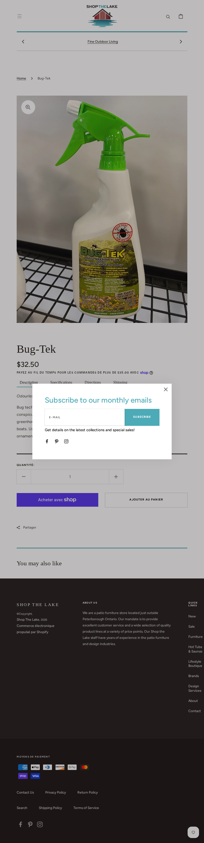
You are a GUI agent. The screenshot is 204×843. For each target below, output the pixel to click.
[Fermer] (166, 389)
